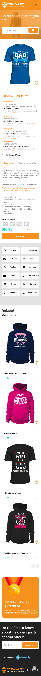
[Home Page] (13, 5)
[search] (33, 30)
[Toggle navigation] (36, 5)
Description (8, 163)
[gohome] (34, 668)
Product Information (27, 163)
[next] (37, 566)
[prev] (33, 566)
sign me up (30, 645)
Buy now (20, 236)
